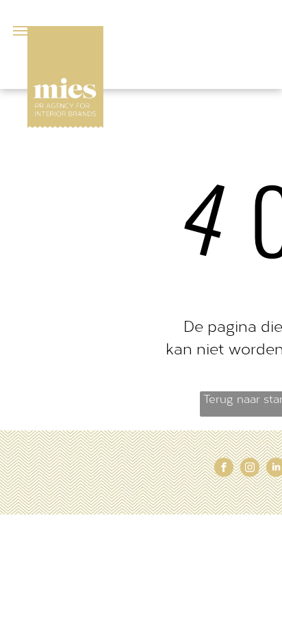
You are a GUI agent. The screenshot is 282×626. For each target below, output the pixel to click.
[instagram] (249, 469)
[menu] (20, 30)
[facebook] (223, 469)
